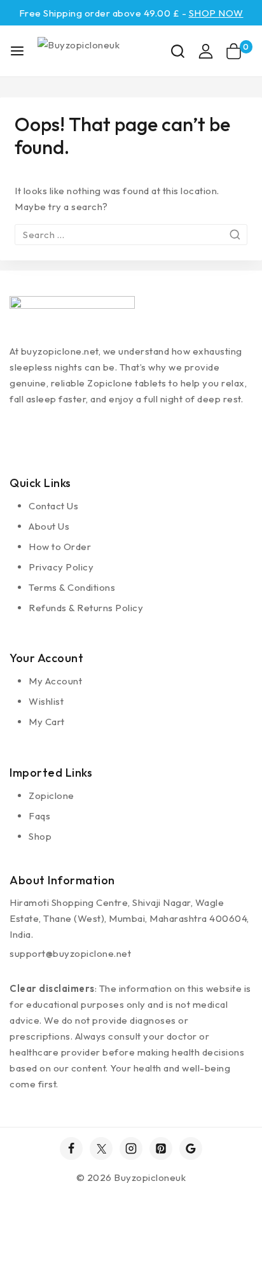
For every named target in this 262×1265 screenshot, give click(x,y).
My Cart (47, 722)
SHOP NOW (216, 13)
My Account (55, 681)
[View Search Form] (178, 51)
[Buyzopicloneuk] (100, 51)
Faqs (39, 816)
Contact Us (53, 506)
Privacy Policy (61, 567)
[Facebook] (71, 1148)
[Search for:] (131, 235)
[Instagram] (131, 1148)
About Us (49, 526)
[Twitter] (101, 1148)
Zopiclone (51, 795)
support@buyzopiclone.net (70, 953)
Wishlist (46, 701)
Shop (40, 836)
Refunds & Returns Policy (86, 608)
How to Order (60, 547)
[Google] (190, 1148)
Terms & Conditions (72, 587)
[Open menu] (17, 51)
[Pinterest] (160, 1148)
